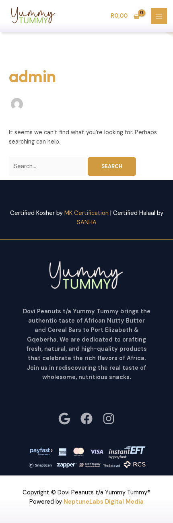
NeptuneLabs (83, 502)
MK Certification (86, 213)
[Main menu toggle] (159, 16)
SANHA (87, 222)
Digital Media (123, 502)
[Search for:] (48, 166)
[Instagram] (109, 419)
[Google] (64, 419)
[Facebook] (86, 419)
